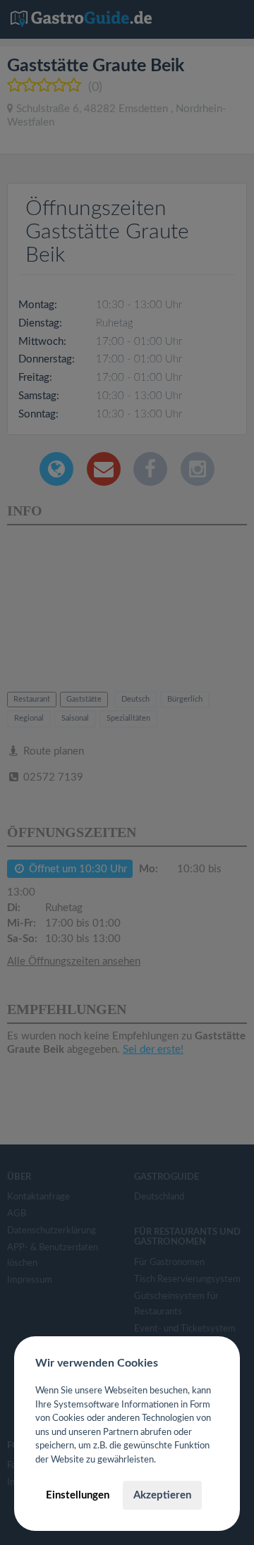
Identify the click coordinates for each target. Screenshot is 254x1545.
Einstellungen (77, 1495)
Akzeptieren (162, 1495)
